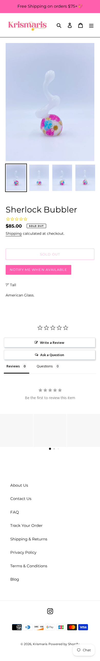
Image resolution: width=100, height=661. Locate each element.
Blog (14, 579)
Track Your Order (26, 525)
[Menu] (91, 25)
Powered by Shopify (63, 644)
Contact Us (20, 498)
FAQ (14, 512)
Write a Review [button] (52, 342)
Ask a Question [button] (52, 355)
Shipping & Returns (28, 539)
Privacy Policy (23, 552)
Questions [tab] (45, 366)
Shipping (14, 233)
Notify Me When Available (38, 270)
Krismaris (40, 644)
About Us (19, 485)
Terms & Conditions (28, 565)
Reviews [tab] (13, 366)
